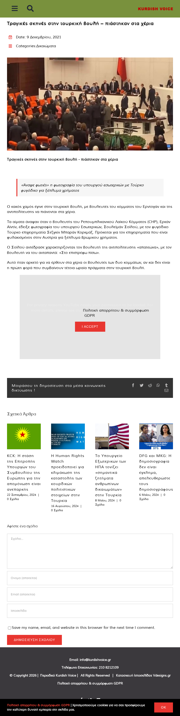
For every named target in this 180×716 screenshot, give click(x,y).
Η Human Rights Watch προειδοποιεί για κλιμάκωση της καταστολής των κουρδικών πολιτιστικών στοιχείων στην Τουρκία (67, 478)
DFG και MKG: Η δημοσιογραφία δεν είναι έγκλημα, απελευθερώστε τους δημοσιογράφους (156, 472)
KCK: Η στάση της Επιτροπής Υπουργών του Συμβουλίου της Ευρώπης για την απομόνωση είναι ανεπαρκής (24, 472)
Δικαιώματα (46, 45)
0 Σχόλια (13, 499)
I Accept (90, 326)
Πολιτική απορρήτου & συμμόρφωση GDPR (90, 683)
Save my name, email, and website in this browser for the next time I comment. (83, 627)
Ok (163, 707)
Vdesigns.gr (162, 675)
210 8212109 (109, 667)
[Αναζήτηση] (30, 9)
